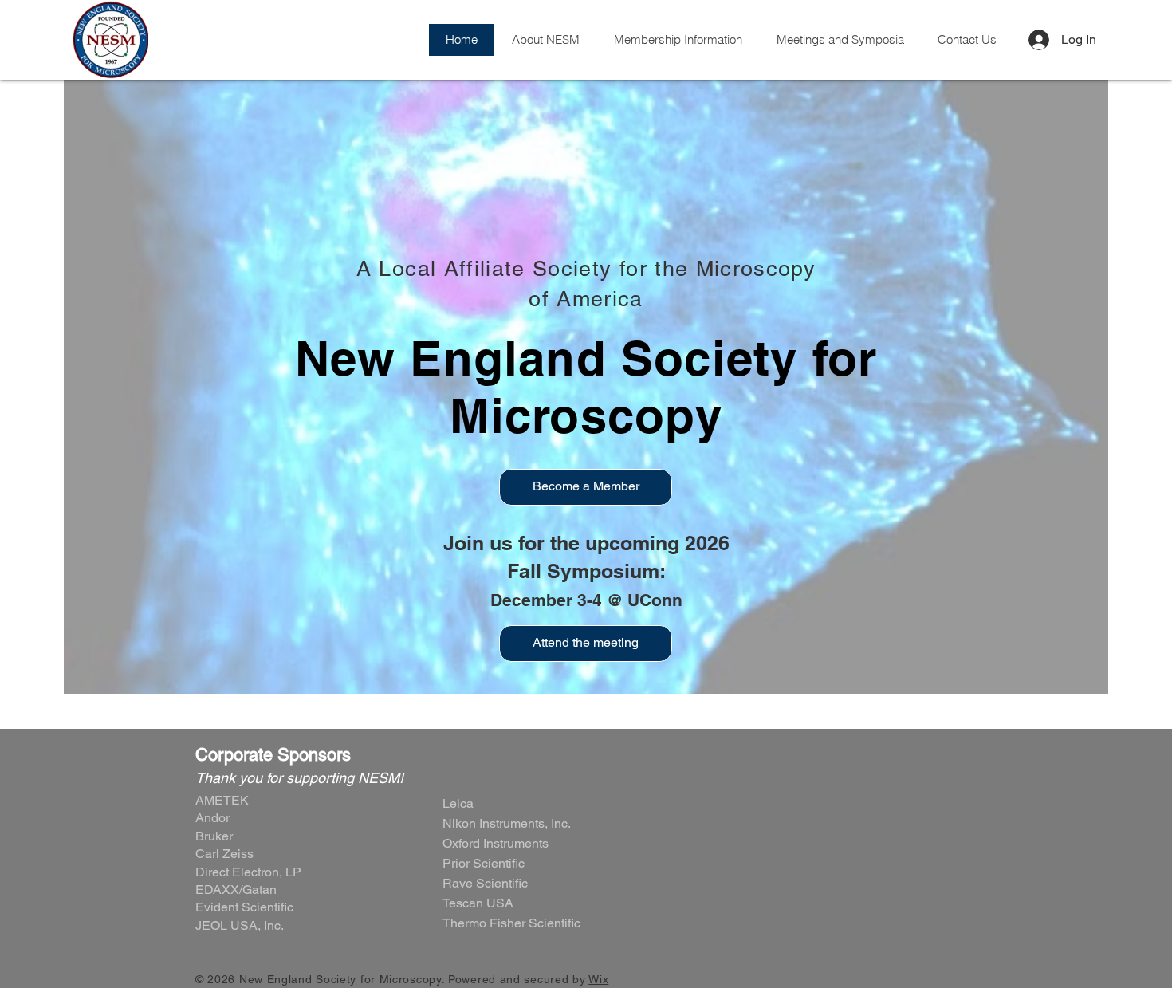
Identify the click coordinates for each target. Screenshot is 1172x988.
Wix (598, 979)
